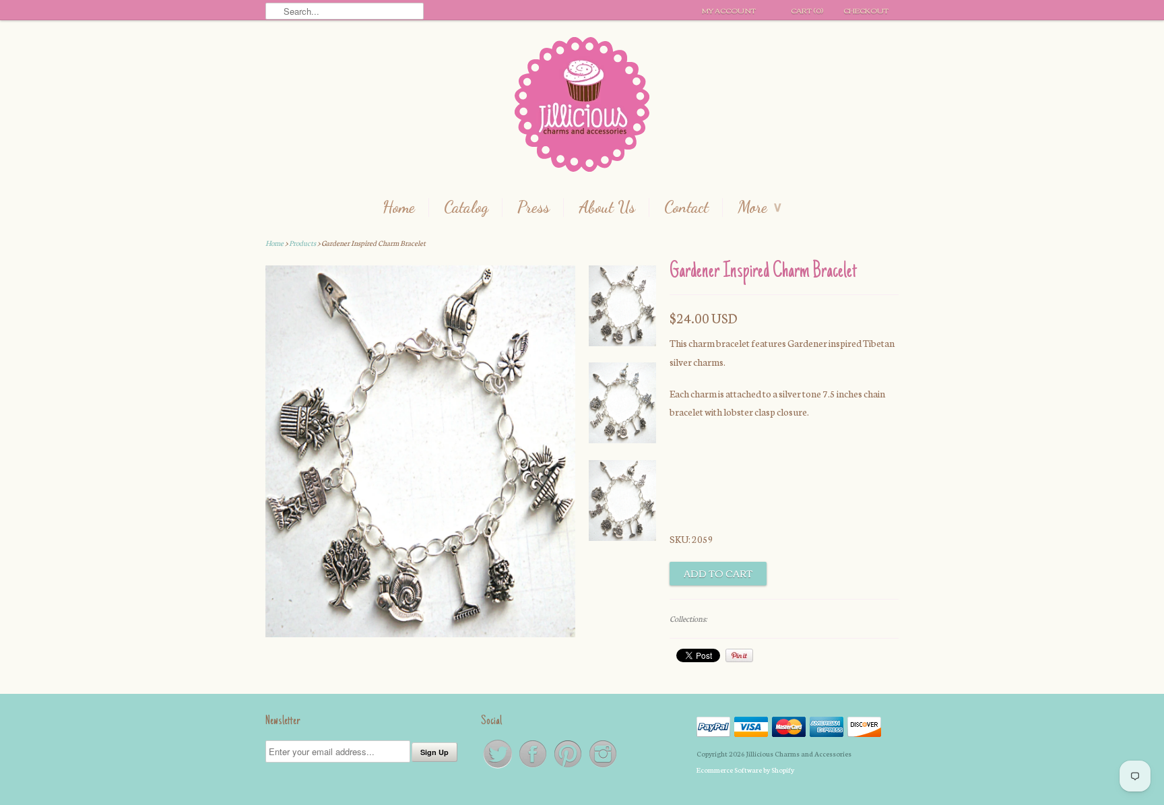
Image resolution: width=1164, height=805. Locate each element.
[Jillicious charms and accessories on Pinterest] (568, 767)
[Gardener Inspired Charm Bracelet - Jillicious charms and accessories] (622, 308)
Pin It (739, 655)
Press (533, 207)
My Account (729, 10)
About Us (607, 207)
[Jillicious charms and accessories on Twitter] (498, 767)
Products (302, 243)
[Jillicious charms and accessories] (582, 107)
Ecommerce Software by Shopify (745, 770)
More (759, 207)
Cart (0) (807, 10)
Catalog (466, 207)
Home (399, 207)
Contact (686, 207)
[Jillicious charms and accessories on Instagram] (603, 767)
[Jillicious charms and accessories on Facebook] (533, 767)
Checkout (865, 10)
